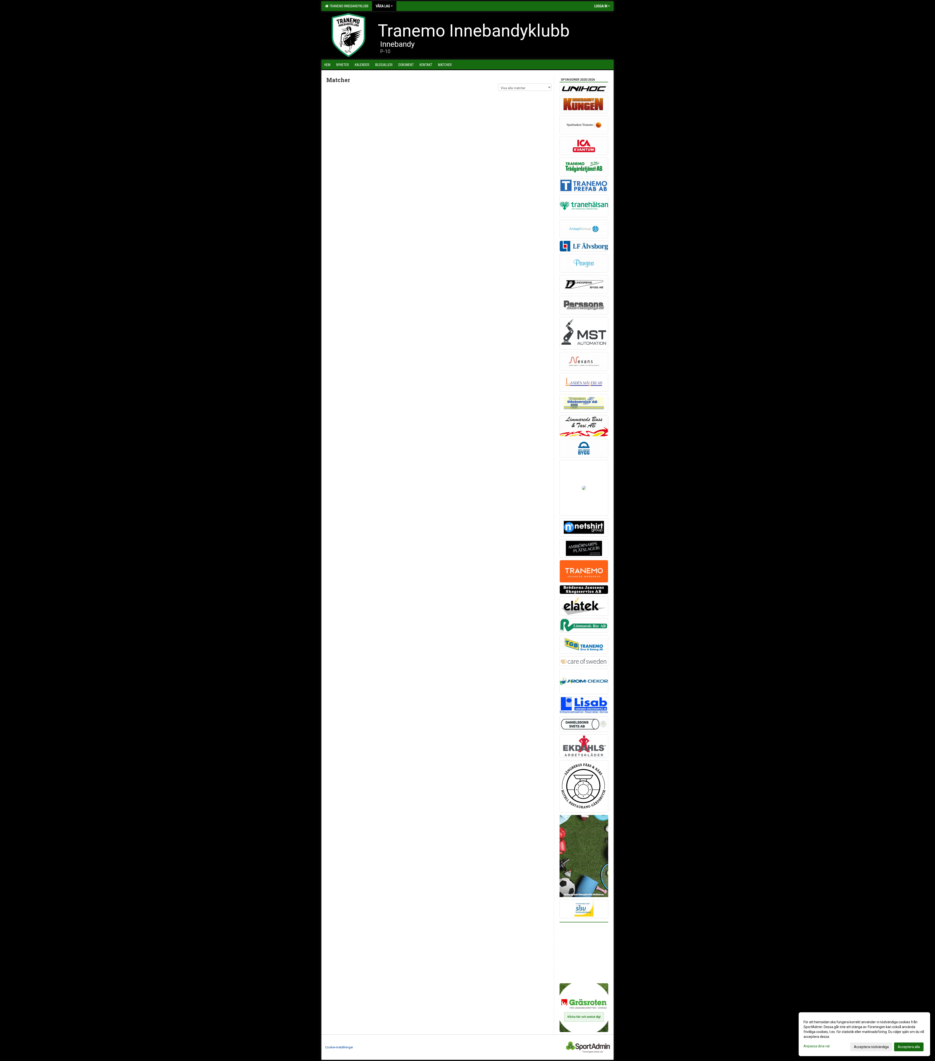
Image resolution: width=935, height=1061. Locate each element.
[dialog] (864, 1034)
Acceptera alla (909, 1047)
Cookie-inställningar (339, 1047)
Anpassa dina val (817, 1046)
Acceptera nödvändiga (871, 1047)
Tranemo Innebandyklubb (348, 6)
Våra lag (383, 6)
